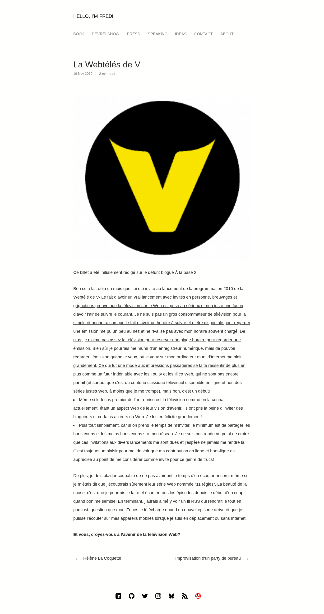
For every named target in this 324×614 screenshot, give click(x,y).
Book (78, 34)
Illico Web (184, 374)
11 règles (204, 484)
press (133, 34)
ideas (181, 34)
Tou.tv (156, 374)
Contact (203, 34)
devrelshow (105, 34)
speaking (157, 34)
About (227, 34)
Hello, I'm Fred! (93, 16)
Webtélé (81, 297)
